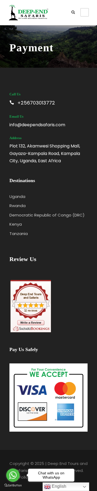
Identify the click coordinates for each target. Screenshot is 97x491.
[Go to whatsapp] (13, 475)
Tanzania (18, 233)
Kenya (15, 224)
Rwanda (17, 205)
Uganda (17, 196)
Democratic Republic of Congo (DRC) (47, 215)
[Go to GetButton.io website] (13, 485)
